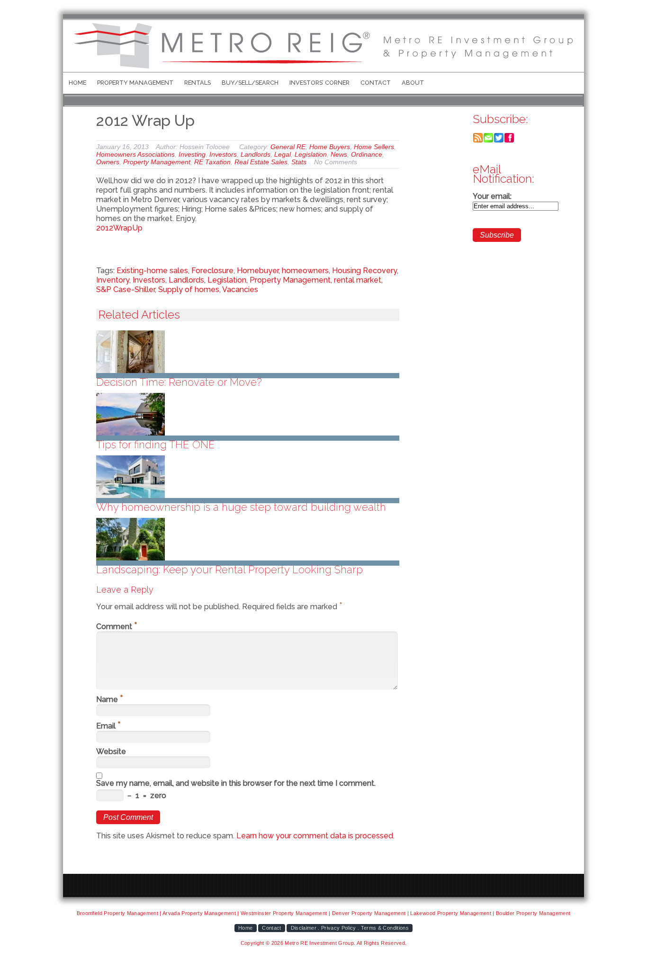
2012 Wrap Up (145, 120)
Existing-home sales (152, 270)
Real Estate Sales (261, 162)
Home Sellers (374, 147)
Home (77, 82)
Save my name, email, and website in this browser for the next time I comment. (236, 783)
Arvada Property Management (199, 913)
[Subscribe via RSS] (478, 140)
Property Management (135, 82)
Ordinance (366, 154)
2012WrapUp (119, 227)
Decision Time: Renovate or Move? (179, 382)
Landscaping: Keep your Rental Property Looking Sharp (229, 569)
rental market (357, 280)
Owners (107, 162)
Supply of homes (188, 289)
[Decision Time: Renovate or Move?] (247, 351)
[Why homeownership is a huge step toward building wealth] (247, 476)
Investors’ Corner (319, 82)
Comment (116, 626)
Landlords (255, 154)
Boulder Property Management (533, 913)
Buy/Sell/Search (250, 82)
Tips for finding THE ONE (155, 444)
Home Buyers (329, 147)
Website (111, 751)
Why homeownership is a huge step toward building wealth (241, 507)
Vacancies (240, 289)
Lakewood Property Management (450, 913)
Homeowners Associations (135, 154)
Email (108, 725)
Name (109, 699)
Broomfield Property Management (117, 913)
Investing (192, 154)
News (339, 154)
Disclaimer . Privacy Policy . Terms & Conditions (350, 928)
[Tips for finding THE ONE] (247, 414)
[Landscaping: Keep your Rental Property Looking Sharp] (247, 539)
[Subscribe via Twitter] (499, 140)
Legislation (311, 154)
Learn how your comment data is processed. (315, 835)
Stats (298, 162)
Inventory (112, 280)
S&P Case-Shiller (125, 289)
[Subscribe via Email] (488, 140)
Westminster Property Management (284, 913)
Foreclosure (212, 270)
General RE (288, 147)
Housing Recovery (364, 270)
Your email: (492, 196)
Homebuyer (258, 270)
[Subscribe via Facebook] (509, 140)
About (413, 82)
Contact (375, 82)
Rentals (197, 82)
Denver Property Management (369, 913)
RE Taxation (212, 162)
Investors (223, 154)
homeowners (305, 270)
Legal (282, 154)
